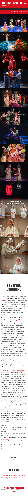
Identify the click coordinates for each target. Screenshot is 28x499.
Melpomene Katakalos (12, 2)
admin (14, 491)
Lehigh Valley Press (19, 320)
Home (10, 280)
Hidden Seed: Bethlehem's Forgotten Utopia (14, 370)
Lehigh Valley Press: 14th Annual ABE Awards (13, 475)
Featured (14, 459)
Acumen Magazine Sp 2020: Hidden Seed (12, 478)
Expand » (8, 439)
